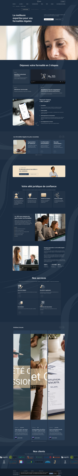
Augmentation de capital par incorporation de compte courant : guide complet (32, 142)
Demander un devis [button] (58, 19)
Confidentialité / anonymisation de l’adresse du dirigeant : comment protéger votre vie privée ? (45, 142)
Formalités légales (15, 474)
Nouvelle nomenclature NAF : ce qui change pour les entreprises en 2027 (58, 142)
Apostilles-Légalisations (35, 9)
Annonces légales (17, 9)
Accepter (51, 473)
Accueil (14, 6)
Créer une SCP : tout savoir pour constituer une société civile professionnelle (21, 431)
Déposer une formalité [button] (48, 19)
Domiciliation (44, 9)
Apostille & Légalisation (45, 290)
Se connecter (62, 1)
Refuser (55, 473)
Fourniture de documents (52, 9)
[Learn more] (29, 151)
